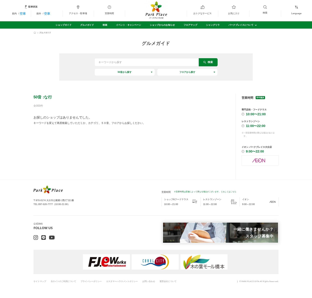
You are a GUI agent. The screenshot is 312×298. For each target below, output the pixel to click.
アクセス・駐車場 (78, 13)
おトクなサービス (202, 13)
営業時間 (109, 13)
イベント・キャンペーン (128, 25)
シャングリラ (213, 25)
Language (296, 13)
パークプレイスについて (241, 25)
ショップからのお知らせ (162, 25)
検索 (265, 12)
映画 (105, 25)
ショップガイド (64, 25)
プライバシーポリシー (91, 281)
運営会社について (168, 281)
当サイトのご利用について (63, 281)
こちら (233, 192)
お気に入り (234, 13)
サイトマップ (39, 281)
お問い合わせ (148, 281)
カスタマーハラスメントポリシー (122, 281)
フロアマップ (190, 25)
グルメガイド (87, 25)
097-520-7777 (45, 204)
